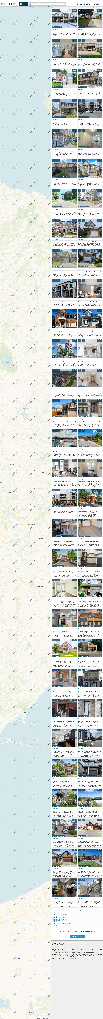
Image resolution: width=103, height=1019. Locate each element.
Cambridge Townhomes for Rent (59, 920)
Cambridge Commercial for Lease (60, 925)
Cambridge (55, 29)
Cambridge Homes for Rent (58, 921)
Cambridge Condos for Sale (58, 914)
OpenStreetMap (41, 1018)
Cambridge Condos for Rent (58, 919)
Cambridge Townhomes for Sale (59, 916)
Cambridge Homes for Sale (58, 917)
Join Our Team (77, 936)
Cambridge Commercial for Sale (59, 923)
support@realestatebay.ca (16, 0)
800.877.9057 (5, 0)
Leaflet (37, 1018)
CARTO (50, 1018)
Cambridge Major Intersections (59, 927)
